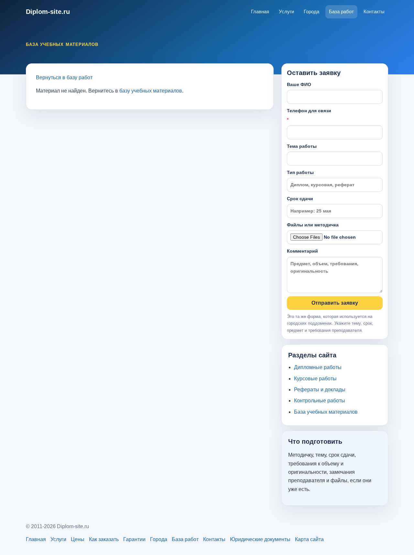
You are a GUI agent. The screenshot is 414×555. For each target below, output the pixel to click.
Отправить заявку (334, 303)
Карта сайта (309, 539)
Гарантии (134, 539)
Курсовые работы (315, 378)
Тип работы (300, 172)
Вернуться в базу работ (64, 77)
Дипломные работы (318, 367)
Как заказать (104, 539)
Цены (77, 539)
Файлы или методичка (313, 224)
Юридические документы (260, 539)
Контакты (374, 11)
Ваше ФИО (299, 84)
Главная (260, 11)
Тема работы (302, 146)
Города (311, 11)
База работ (341, 11)
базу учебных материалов (150, 90)
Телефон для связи (309, 115)
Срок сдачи (300, 198)
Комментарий (302, 251)
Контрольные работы (319, 400)
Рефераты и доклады (319, 389)
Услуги (286, 11)
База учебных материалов (326, 412)
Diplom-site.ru (48, 11)
